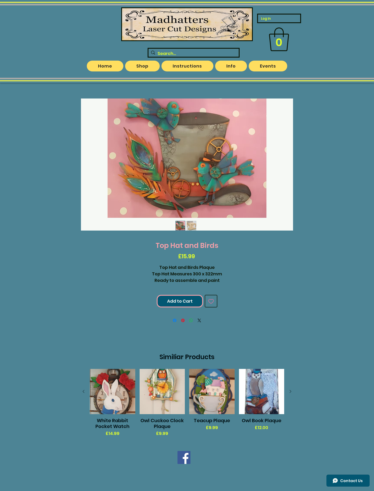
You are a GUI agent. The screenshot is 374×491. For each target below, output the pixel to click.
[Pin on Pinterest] (182, 320)
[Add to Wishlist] (211, 301)
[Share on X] (199, 320)
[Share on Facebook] (174, 320)
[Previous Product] (83, 391)
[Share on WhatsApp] (191, 320)
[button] (279, 39)
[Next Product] (290, 391)
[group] (187, 403)
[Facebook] (183, 457)
